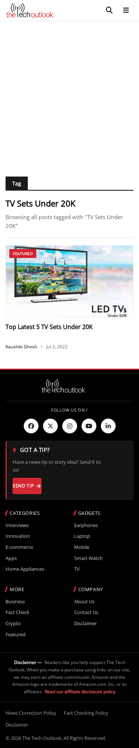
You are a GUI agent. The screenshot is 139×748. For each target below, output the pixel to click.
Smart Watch (88, 558)
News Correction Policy (31, 713)
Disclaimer (85, 623)
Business (15, 601)
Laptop (82, 536)
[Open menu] (126, 10)
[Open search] (109, 10)
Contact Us (86, 612)
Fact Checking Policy (86, 713)
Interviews (17, 525)
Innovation (18, 536)
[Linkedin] (108, 426)
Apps (11, 558)
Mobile (81, 547)
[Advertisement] (69, 94)
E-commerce (19, 547)
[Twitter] (50, 426)
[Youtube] (89, 426)
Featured (23, 253)
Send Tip (23, 486)
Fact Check (17, 612)
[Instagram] (69, 426)
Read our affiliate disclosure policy (80, 691)
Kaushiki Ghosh (21, 346)
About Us (84, 601)
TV (77, 569)
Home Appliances (25, 569)
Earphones (86, 525)
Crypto (13, 623)
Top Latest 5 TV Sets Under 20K (49, 327)
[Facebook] (31, 426)
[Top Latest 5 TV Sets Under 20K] (69, 281)
